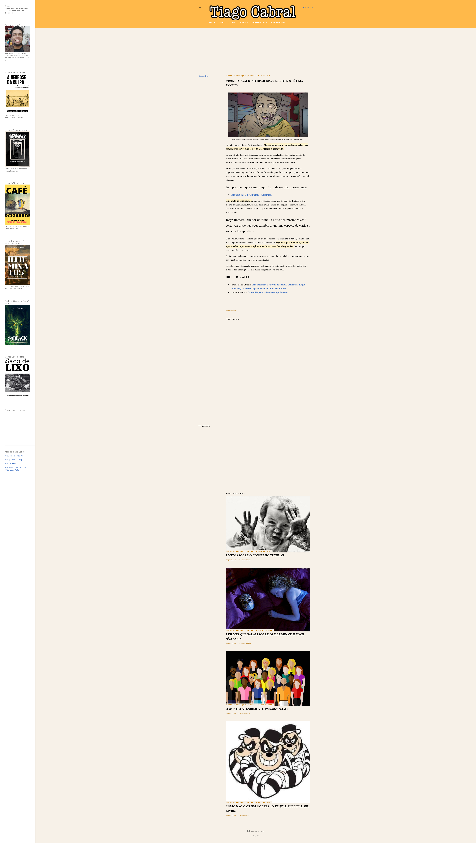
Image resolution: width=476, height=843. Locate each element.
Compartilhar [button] (203, 76)
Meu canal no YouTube (15, 456)
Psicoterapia (278, 23)
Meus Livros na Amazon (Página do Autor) (15, 469)
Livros (232, 23)
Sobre (222, 23)
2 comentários (244, 713)
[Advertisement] (255, 51)
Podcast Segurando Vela (253, 23)
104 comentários (245, 560)
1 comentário (243, 815)
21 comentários (244, 643)
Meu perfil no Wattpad (15, 460)
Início (211, 23)
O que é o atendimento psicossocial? (257, 708)
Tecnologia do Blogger (257, 831)
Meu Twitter (10, 464)
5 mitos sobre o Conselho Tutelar (255, 555)
